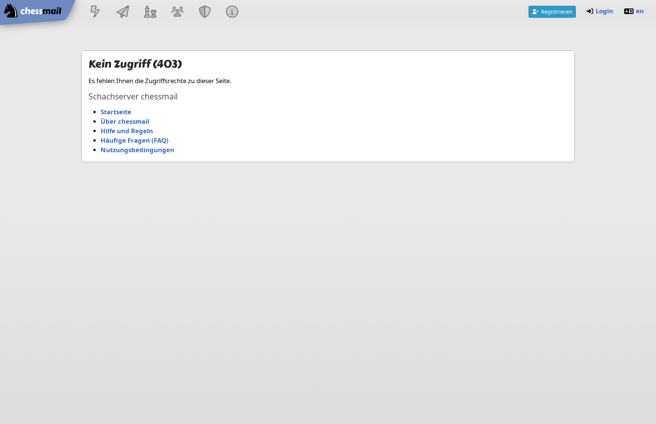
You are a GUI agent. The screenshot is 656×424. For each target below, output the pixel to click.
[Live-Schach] (95, 12)
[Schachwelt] (150, 12)
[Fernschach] (122, 12)
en (640, 10)
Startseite (116, 111)
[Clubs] (205, 12)
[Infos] (232, 12)
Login (604, 10)
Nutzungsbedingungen (137, 149)
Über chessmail (125, 121)
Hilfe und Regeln (127, 130)
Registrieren (556, 11)
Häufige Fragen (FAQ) (135, 140)
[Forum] (177, 12)
